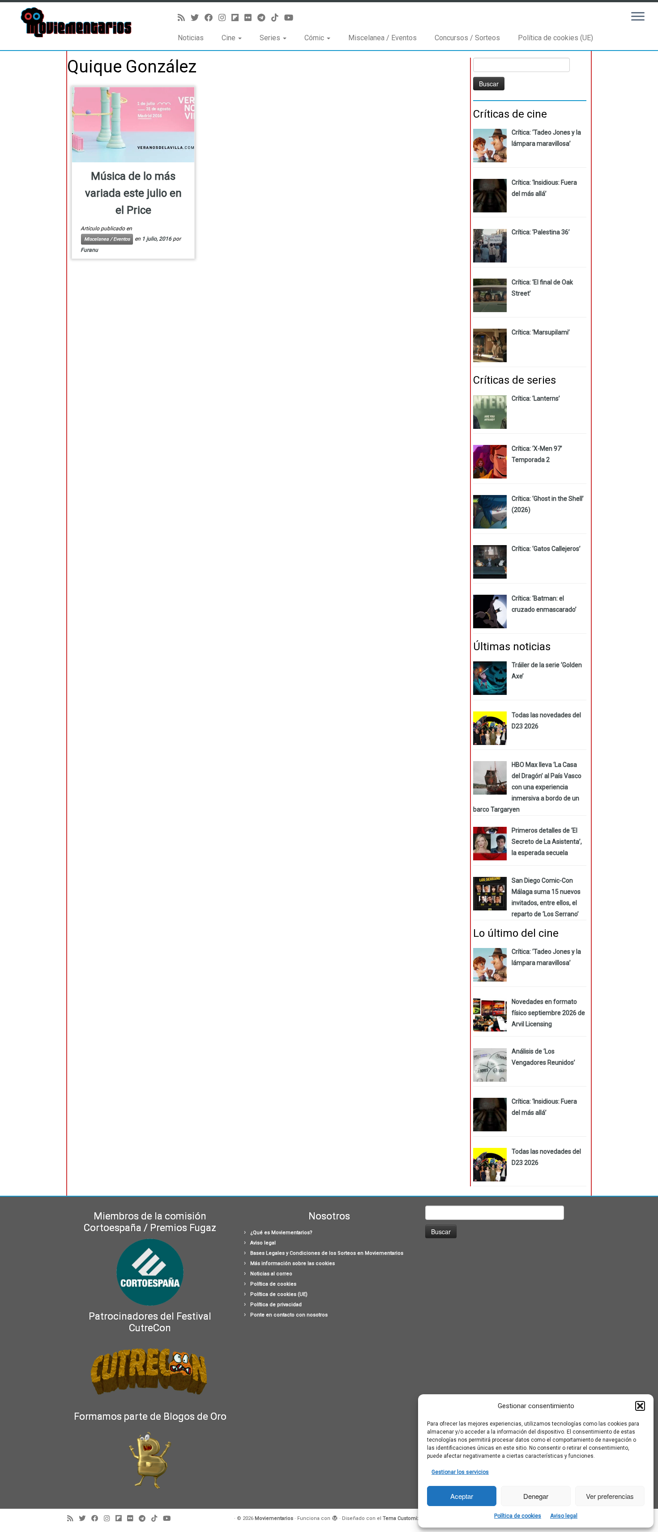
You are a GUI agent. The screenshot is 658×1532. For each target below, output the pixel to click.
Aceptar (461, 1496)
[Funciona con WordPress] (335, 1517)
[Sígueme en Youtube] (291, 17)
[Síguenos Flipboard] (237, 17)
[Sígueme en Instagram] (224, 17)
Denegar (535, 1496)
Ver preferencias (610, 1496)
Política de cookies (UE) (555, 38)
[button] (640, 1405)
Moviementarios (274, 1518)
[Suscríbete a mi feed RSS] (184, 17)
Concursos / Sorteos (467, 38)
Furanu (89, 250)
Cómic (315, 38)
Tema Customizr (402, 1518)
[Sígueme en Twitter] (198, 17)
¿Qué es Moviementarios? (281, 1233)
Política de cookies (517, 1516)
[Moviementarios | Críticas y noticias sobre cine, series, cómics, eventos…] (76, 22)
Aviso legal (563, 1516)
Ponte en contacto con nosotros (289, 1315)
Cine (229, 38)
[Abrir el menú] (638, 17)
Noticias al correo (271, 1274)
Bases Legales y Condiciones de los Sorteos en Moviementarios (326, 1253)
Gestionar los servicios (460, 1472)
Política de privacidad (276, 1305)
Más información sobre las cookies (292, 1263)
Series (271, 38)
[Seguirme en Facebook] (211, 17)
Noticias (191, 38)
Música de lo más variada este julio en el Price (133, 193)
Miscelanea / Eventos (382, 38)
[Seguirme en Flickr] (250, 17)
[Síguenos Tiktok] (277, 17)
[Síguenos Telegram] (264, 17)
